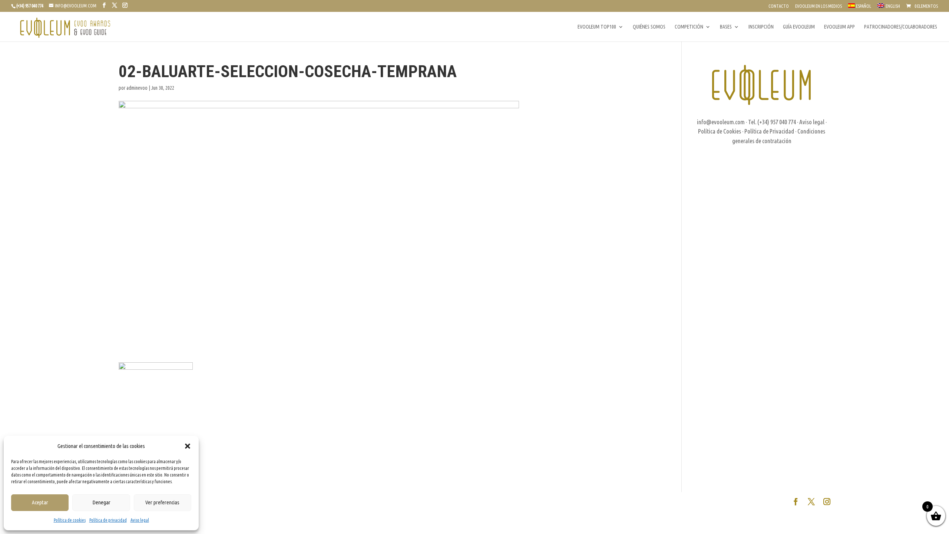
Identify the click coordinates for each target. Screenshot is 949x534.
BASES (726, 27)
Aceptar (40, 502)
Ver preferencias (162, 502)
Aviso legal (139, 520)
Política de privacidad (108, 520)
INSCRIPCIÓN (761, 27)
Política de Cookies (719, 131)
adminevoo (137, 88)
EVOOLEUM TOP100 (597, 27)
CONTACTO (778, 6)
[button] (187, 446)
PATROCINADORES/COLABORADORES (900, 27)
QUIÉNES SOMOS (649, 27)
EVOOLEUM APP (839, 27)
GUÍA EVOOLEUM (799, 27)
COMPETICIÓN (689, 27)
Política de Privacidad (769, 131)
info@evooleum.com (721, 121)
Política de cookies (70, 520)
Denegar (101, 502)
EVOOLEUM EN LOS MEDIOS (818, 6)
